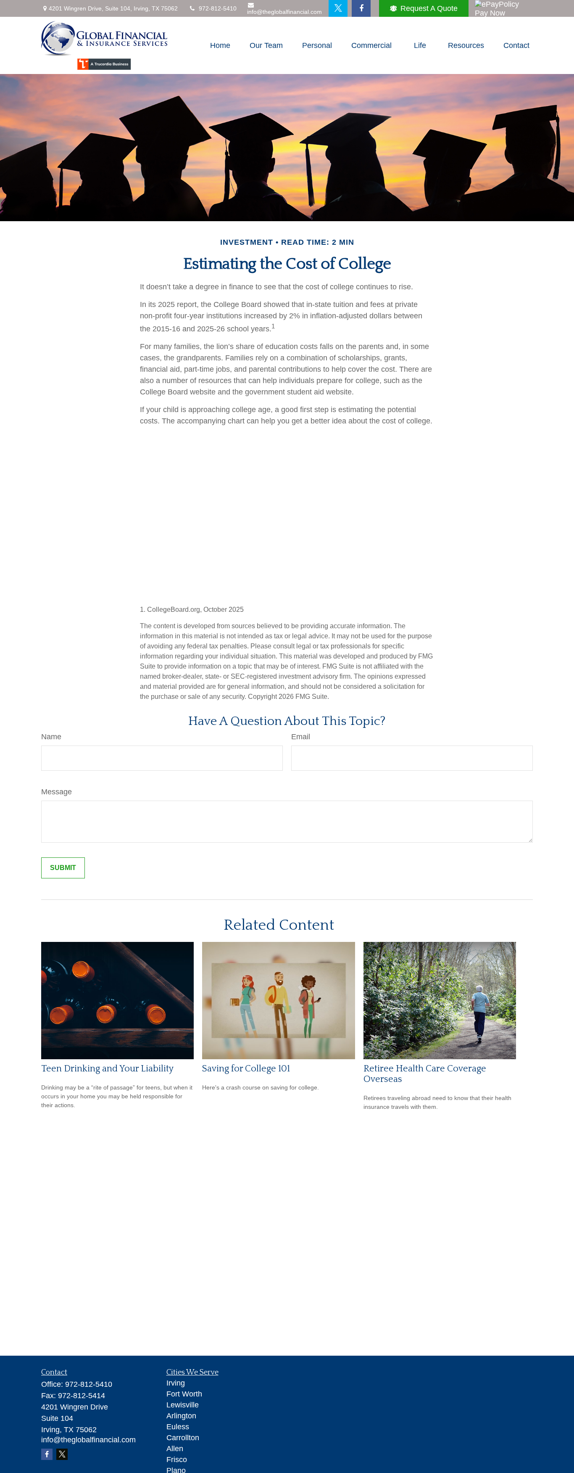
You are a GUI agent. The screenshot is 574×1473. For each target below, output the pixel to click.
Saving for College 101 (246, 1068)
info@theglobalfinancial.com (284, 11)
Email (300, 737)
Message (56, 792)
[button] (220, 45)
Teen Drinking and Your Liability (107, 1068)
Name (51, 737)
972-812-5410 (218, 8)
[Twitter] (338, 8)
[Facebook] (361, 8)
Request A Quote (429, 8)
